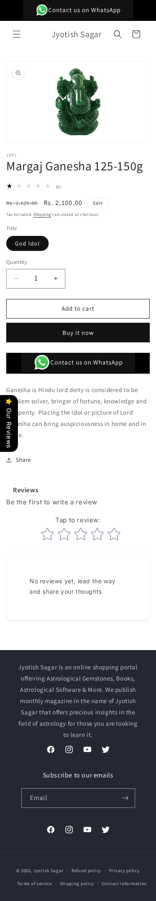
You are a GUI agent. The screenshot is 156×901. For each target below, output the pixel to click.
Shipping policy (77, 883)
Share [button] (23, 459)
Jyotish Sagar (48, 870)
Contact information (124, 883)
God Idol (27, 243)
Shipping (42, 214)
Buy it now (78, 333)
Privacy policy (124, 870)
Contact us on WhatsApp (84, 10)
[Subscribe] (125, 798)
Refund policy (86, 870)
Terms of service (34, 883)
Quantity (16, 262)
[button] (16, 34)
